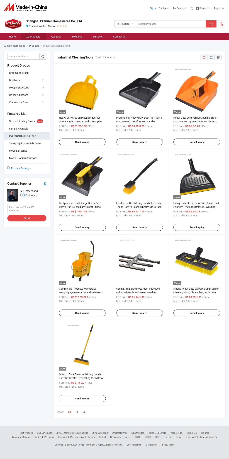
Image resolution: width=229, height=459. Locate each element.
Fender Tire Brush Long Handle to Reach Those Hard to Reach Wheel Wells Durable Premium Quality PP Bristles (139, 206)
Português (49, 436)
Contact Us (119, 36)
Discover (98, 36)
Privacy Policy (167, 444)
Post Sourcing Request (221, 23)
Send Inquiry (82, 141)
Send (27, 218)
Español (37, 436)
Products (35, 36)
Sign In (153, 8)
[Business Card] (44, 183)
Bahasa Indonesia (208, 436)
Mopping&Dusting (19, 87)
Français (62, 436)
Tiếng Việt (191, 436)
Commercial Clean (19, 102)
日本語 (148, 436)
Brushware (15, 80)
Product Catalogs (21, 168)
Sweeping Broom (18, 95)
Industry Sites (137, 432)
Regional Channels (157, 432)
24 (69, 412)
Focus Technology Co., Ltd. (91, 444)
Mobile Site (192, 432)
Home (12, 36)
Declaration (151, 444)
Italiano (91, 436)
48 (84, 412)
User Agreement (134, 444)
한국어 (138, 436)
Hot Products (26, 432)
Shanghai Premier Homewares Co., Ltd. (54, 21)
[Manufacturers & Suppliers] (27, 7)
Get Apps (204, 8)
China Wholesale (100, 432)
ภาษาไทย (167, 436)
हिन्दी (157, 436)
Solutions (77, 36)
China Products (44, 432)
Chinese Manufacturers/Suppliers (72, 432)
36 (77, 412)
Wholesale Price (119, 432)
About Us (56, 36)
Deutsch (102, 436)
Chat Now (30, 195)
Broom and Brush (19, 72)
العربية (128, 436)
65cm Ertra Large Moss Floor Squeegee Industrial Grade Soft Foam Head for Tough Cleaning (138, 292)
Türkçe (179, 436)
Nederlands (115, 436)
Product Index (176, 432)
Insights (205, 432)
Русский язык (77, 436)
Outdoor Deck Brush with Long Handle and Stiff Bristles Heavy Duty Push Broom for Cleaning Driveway (82, 378)
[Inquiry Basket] (192, 8)
